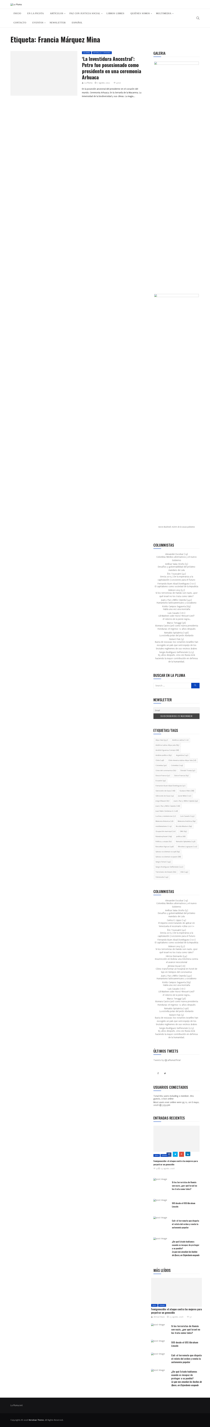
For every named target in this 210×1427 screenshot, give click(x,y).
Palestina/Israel (164, 837)
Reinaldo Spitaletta (185, 842)
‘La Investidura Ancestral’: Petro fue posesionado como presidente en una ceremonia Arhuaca (111, 68)
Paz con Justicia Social (84, 13)
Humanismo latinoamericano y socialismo (176, 602)
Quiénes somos (140, 13)
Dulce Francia (181, 776)
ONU (183, 831)
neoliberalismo (163, 826)
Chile (160, 760)
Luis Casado (187, 816)
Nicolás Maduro (184, 826)
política (180, 837)
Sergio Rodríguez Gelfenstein (169, 867)
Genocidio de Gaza (165, 791)
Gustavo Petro (187, 791)
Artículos (56, 13)
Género (164, 1155)
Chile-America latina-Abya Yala (182, 760)
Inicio (17, 13)
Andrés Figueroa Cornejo (167, 750)
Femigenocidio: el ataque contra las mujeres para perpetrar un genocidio (176, 1310)
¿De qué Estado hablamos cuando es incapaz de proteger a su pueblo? (186, 1378)
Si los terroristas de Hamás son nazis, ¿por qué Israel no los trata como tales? (184, 1186)
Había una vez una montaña (176, 609)
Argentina (182, 755)
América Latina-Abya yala (167, 745)
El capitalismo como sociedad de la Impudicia (176, 586)
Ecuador (161, 781)
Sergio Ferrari (163, 862)
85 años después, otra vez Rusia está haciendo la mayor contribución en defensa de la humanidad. (176, 658)
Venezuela (162, 877)
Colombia (86, 53)
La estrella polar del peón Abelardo (176, 635)
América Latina (180, 740)
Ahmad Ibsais (159, 1317)
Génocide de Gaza (165, 796)
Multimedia (163, 13)
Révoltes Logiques (187, 847)
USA (184, 872)
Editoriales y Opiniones (102, 53)
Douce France (163, 776)
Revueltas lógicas (165, 847)
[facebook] (35, 74)
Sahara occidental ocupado (168, 857)
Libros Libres (115, 13)
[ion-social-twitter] (165, 1073)
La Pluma (88, 83)
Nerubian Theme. (36, 1420)
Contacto (20, 23)
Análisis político (164, 755)
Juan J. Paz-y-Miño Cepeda (186, 801)
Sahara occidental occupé (168, 852)
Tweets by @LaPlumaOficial (166, 1060)
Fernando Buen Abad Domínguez (170, 786)
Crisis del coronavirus (166, 771)
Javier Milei (184, 796)
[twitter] (43, 74)
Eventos (38, 23)
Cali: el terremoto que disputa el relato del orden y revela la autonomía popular (185, 1224)
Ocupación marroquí (165, 831)
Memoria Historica (164, 821)
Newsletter (58, 23)
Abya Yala (162, 740)
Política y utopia (164, 842)
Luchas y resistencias (166, 816)
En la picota (35, 13)
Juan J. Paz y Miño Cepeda (168, 806)
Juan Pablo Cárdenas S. (167, 811)
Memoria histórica (186, 821)
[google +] (50, 74)
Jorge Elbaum (162, 801)
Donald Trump (187, 771)
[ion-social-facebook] (158, 1073)
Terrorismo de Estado (166, 872)
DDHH (157, 1155)
